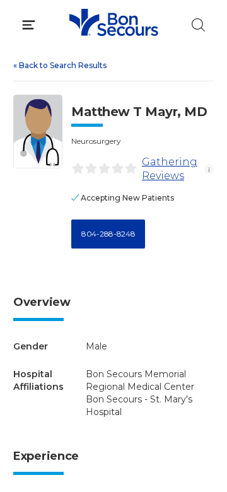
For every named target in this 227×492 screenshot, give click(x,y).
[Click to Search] (198, 25)
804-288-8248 (108, 233)
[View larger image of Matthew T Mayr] (37, 131)
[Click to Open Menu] (29, 25)
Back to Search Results (60, 65)
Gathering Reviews (169, 169)
